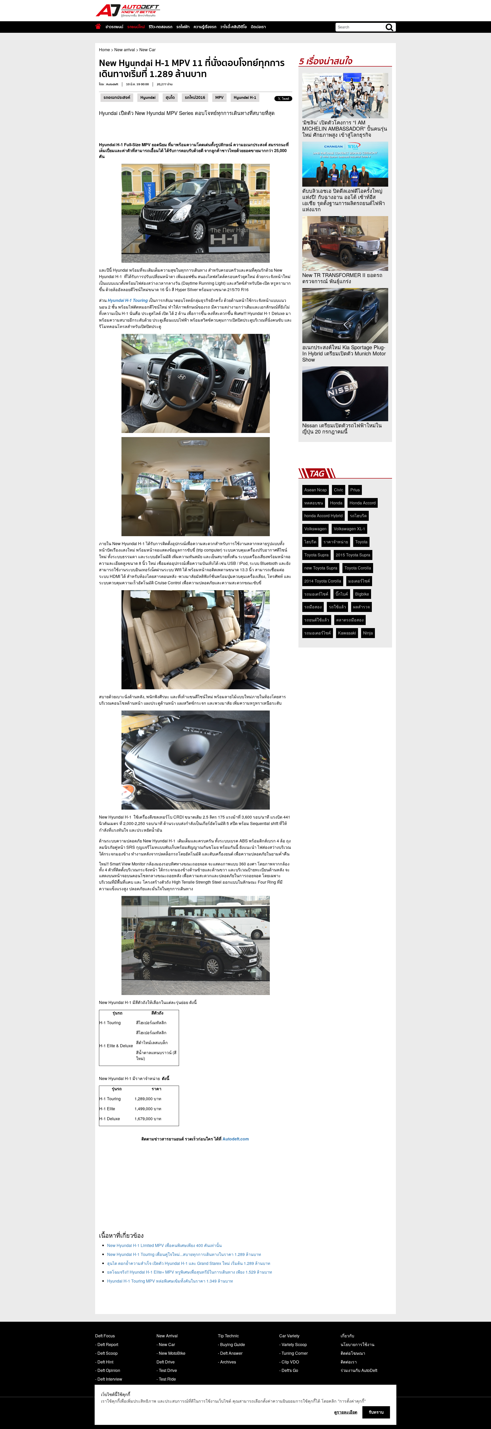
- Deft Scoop (106, 1353)
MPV (219, 97)
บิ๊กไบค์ (342, 594)
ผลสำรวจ (361, 607)
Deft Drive (166, 1362)
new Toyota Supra (320, 568)
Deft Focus (105, 1336)
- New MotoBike (171, 1353)
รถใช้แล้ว (337, 607)
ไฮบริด (310, 542)
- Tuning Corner (293, 1353)
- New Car (166, 1344)
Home (104, 49)
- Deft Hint (104, 1362)
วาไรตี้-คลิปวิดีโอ (233, 27)
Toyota (361, 542)
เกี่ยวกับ (347, 1336)
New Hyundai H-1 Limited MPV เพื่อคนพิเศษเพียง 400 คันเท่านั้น (164, 1245)
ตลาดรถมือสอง (350, 620)
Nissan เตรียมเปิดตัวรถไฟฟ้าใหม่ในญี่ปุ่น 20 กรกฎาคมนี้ (342, 428)
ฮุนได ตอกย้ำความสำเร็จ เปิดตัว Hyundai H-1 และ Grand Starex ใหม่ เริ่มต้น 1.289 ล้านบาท (188, 1263)
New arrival (124, 49)
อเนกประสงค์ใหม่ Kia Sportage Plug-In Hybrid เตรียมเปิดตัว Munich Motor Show (344, 353)
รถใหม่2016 (195, 97)
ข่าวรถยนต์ (114, 27)
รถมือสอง (313, 607)
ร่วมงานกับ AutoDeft (359, 1370)
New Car (147, 49)
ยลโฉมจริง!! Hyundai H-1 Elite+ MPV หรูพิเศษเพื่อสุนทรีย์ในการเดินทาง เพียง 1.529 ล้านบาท (189, 1272)
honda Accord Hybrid (323, 515)
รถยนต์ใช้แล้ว (316, 620)
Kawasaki (347, 633)
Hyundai (147, 97)
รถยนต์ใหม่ (136, 27)
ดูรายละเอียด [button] (345, 1412)
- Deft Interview (108, 1379)
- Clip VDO (289, 1362)
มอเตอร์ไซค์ (359, 581)
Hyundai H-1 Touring (128, 300)
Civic (338, 490)
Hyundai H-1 (245, 97)
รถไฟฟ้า (182, 27)
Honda (336, 503)
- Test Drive (167, 1370)
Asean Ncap (315, 490)
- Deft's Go (288, 1370)
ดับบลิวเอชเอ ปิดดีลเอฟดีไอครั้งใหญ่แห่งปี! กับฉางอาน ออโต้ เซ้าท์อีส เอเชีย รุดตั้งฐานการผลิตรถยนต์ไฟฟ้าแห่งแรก (343, 200)
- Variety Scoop (293, 1344)
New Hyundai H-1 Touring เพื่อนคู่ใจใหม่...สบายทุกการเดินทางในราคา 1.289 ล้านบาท (184, 1254)
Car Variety (289, 1336)
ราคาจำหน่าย (335, 542)
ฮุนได (170, 97)
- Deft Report (106, 1344)
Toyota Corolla (357, 568)
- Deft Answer (230, 1353)
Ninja (368, 633)
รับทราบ (376, 1412)
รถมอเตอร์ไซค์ (317, 633)
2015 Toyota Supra (353, 555)
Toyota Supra (316, 555)
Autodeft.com (235, 1139)
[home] (98, 26)
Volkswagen (315, 529)
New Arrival (167, 1336)
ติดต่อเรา (258, 27)
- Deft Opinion (107, 1370)
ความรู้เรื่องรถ (205, 27)
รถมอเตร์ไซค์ (316, 594)
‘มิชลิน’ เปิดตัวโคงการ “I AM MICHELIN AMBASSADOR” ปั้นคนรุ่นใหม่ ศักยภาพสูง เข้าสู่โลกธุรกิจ (344, 128)
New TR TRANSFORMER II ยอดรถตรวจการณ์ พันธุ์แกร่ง (342, 278)
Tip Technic (228, 1336)
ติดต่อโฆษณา (353, 1353)
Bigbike (362, 594)
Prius (355, 490)
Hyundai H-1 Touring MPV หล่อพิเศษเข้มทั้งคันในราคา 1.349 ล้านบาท (170, 1281)
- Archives (227, 1362)
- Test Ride (166, 1379)
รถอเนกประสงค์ (117, 97)
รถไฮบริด (358, 515)
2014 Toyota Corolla (322, 581)
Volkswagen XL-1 (349, 529)
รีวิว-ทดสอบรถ (160, 27)
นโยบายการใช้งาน (357, 1344)
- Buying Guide (231, 1344)
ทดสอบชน (313, 503)
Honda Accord (363, 503)
